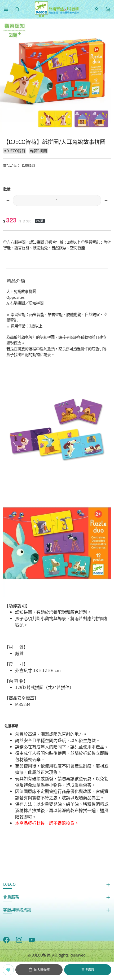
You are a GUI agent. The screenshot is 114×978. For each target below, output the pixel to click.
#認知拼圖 (38, 150)
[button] (6, 9)
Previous (6, 77)
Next (108, 77)
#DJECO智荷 (14, 150)
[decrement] (8, 200)
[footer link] (6, 939)
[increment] (106, 200)
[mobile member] (96, 9)
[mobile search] (17, 9)
